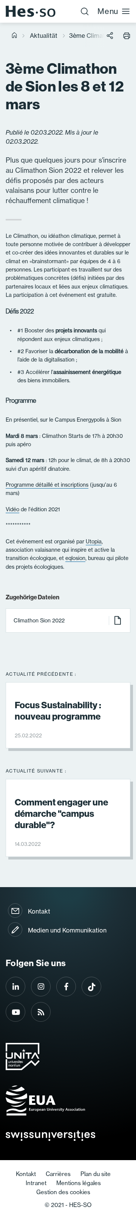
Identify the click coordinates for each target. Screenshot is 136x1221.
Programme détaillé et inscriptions (47, 484)
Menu (107, 11)
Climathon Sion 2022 (39, 620)
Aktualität (43, 35)
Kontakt (39, 911)
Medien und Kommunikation (67, 930)
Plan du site (95, 1174)
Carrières (58, 1174)
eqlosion (75, 558)
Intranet (36, 1183)
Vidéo (12, 509)
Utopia (94, 541)
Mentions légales (78, 1183)
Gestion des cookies (63, 1192)
